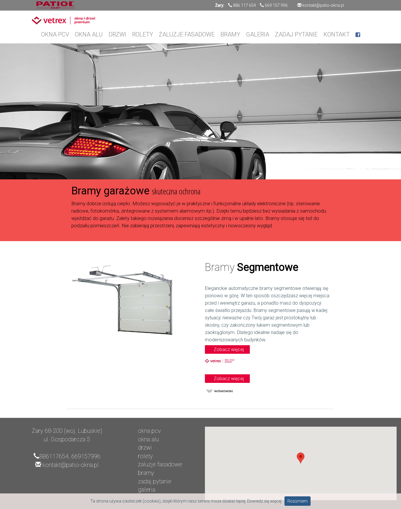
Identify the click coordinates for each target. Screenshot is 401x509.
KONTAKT (337, 34)
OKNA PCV (55, 34)
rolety (145, 456)
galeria (146, 489)
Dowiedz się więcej (264, 501)
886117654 (53, 456)
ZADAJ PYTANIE (296, 34)
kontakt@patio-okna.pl (322, 5)
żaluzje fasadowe (160, 464)
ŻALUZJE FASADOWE (187, 34)
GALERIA (257, 34)
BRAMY (230, 34)
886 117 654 (244, 5)
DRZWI (117, 34)
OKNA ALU (89, 34)
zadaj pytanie (154, 481)
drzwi (145, 447)
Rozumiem (297, 501)
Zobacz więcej (229, 349)
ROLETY (142, 34)
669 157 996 (276, 5)
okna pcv (149, 430)
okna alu (148, 439)
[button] (300, 458)
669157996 (85, 456)
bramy (146, 472)
